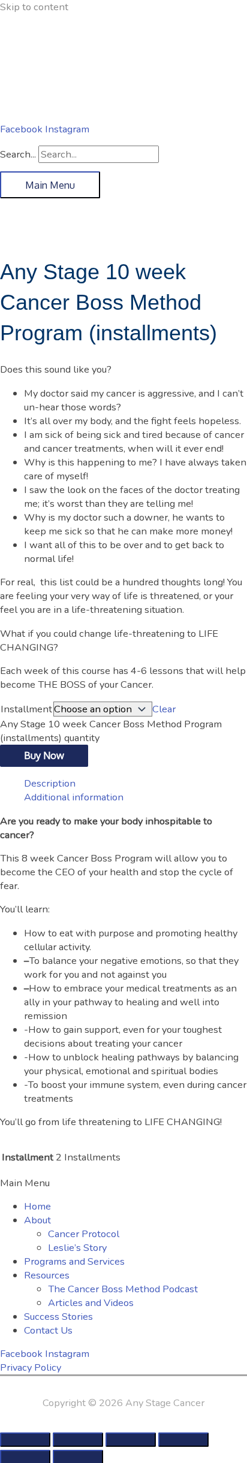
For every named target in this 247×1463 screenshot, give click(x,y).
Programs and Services (74, 1261)
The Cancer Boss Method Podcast (123, 1289)
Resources (47, 1275)
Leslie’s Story (77, 1248)
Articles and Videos (91, 1303)
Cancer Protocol (83, 1234)
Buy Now (44, 755)
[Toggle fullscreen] (78, 1439)
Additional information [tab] (73, 797)
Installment (26, 709)
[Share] (131, 1439)
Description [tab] (50, 783)
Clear (164, 709)
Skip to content (34, 7)
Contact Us (48, 1330)
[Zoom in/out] (25, 1439)
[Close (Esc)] (183, 1439)
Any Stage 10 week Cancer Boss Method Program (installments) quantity (111, 731)
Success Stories (58, 1316)
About (37, 1220)
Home (37, 1206)
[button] (123, 1183)
